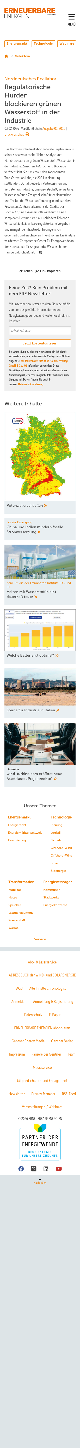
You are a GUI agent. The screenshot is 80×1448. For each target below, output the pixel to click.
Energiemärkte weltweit (25, 832)
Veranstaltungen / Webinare (42, 1107)
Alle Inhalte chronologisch (48, 988)
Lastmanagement (20, 912)
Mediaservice (42, 1067)
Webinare (67, 43)
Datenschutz (33, 1015)
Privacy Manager (43, 1094)
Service (40, 939)
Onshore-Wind (61, 848)
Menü (72, 24)
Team (72, 1054)
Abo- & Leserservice (42, 962)
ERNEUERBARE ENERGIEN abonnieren (42, 1028)
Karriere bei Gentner (46, 1054)
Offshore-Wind (61, 855)
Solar (54, 863)
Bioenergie (58, 870)
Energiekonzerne (55, 905)
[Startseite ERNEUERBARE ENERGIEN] (30, 13)
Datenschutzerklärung (30, 384)
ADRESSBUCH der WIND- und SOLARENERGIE (42, 975)
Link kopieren (50, 271)
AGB (19, 988)
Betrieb (56, 840)
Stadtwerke (51, 897)
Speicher (14, 905)
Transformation (21, 882)
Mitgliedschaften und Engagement (42, 1080)
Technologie (43, 43)
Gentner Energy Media (28, 1041)
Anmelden (18, 1001)
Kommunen (51, 890)
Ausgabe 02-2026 (53, 128)
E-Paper (54, 1015)
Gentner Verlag (62, 1041)
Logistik (56, 832)
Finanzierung (17, 840)
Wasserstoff (16, 920)
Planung (56, 825)
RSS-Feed (69, 1094)
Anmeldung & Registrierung (53, 1001)
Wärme (13, 928)
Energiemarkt (17, 43)
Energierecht (17, 825)
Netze (12, 897)
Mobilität (14, 890)
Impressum (17, 1054)
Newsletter (17, 1094)
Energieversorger (57, 882)
